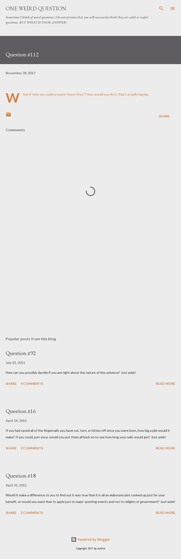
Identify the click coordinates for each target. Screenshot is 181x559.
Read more (165, 384)
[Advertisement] (90, 288)
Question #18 (21, 475)
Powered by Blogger (93, 539)
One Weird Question (36, 8)
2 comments (32, 448)
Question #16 (21, 411)
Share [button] (164, 116)
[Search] (161, 8)
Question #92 (21, 353)
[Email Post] (8, 116)
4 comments (32, 384)
